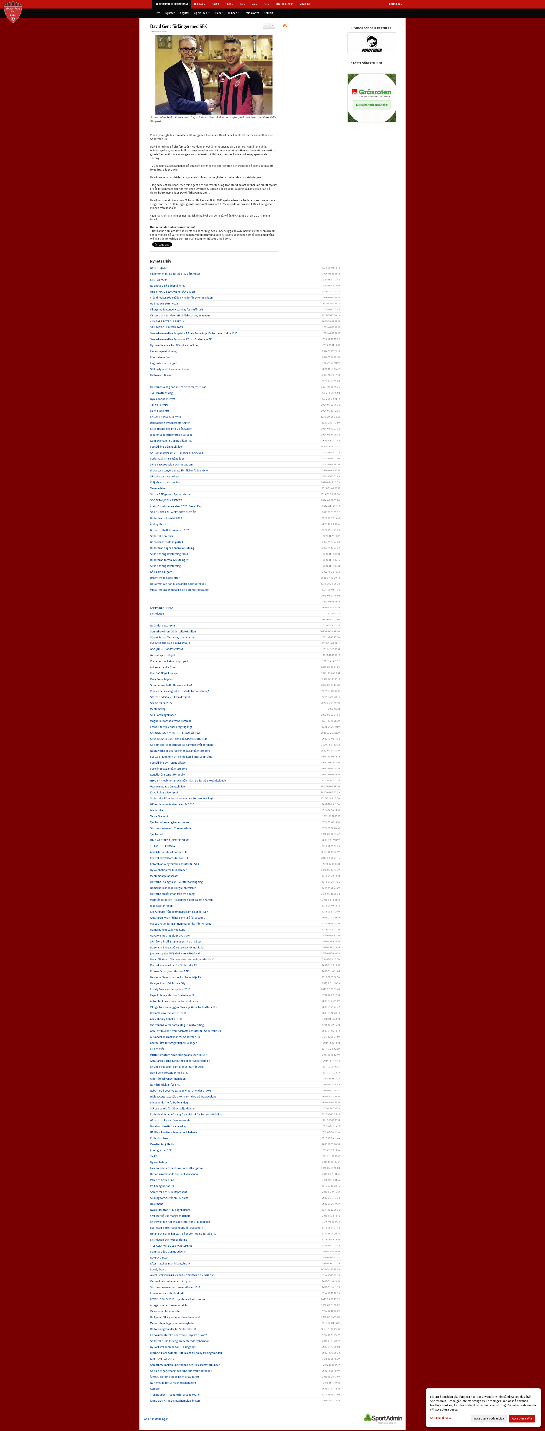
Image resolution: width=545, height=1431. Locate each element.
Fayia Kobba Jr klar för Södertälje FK (172, 995)
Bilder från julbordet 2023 (166, 518)
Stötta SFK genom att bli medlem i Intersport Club (181, 756)
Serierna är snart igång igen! (167, 458)
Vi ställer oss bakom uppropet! (169, 661)
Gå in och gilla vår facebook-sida (170, 1120)
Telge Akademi (159, 816)
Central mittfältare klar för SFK (169, 858)
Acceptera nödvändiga (489, 1418)
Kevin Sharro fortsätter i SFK (168, 1013)
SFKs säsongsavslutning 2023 (169, 554)
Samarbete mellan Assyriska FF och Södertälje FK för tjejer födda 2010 (193, 333)
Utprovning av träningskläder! (168, 786)
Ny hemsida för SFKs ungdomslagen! (173, 1382)
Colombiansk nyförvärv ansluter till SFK (174, 864)
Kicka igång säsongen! (164, 792)
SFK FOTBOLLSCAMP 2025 (166, 327)
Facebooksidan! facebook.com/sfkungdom (176, 1168)
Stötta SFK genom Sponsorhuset (170, 494)
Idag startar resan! (161, 905)
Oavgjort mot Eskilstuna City (167, 983)
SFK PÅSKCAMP (159, 279)
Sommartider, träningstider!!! (168, 1251)
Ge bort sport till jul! (162, 655)
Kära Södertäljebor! (162, 679)
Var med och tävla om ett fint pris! (170, 1281)
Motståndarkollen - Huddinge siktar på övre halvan (181, 899)
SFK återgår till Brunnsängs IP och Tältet (175, 941)
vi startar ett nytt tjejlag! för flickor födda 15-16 (179, 470)
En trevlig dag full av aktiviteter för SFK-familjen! (180, 1221)
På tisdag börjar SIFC (163, 1186)
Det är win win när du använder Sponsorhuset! (178, 583)
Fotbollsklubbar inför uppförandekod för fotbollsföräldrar (186, 1114)
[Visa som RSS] (285, 26)
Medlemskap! (158, 709)
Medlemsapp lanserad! (164, 876)
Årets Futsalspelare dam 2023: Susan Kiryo (176, 506)
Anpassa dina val (441, 1418)
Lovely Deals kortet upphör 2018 (170, 989)
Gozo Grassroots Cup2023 (166, 542)
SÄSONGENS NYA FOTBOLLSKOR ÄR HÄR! (175, 732)
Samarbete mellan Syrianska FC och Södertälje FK (181, 339)
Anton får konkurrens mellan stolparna (174, 1001)
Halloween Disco (160, 375)
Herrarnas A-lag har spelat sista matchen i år (178, 387)
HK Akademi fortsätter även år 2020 (172, 804)
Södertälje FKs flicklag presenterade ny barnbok (179, 1341)
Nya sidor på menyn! (162, 399)
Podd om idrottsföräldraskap (168, 1126)
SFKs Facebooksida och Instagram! (171, 464)
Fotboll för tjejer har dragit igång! (171, 726)
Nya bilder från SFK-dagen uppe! (170, 1209)
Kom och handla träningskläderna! (171, 440)
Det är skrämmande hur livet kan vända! (174, 1174)
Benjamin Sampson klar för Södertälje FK (175, 977)
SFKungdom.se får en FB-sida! (169, 1198)
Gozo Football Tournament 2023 (170, 530)
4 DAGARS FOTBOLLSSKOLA (167, 321)
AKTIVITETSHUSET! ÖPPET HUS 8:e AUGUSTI (177, 452)
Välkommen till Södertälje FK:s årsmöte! (175, 273)
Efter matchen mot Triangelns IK (170, 1263)
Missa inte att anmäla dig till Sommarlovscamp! (179, 589)
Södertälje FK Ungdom (173, 4)
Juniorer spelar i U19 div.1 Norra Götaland (175, 953)
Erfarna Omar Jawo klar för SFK (169, 971)
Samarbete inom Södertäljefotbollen (173, 631)
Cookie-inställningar (155, 1419)
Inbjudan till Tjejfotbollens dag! (169, 1102)
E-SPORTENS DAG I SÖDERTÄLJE (170, 643)
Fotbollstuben (159, 1138)
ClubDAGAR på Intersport (165, 673)
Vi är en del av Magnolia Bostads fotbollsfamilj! (179, 691)
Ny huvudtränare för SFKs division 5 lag (174, 345)
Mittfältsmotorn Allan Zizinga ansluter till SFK (178, 1054)
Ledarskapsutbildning (163, 351)
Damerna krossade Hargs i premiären (173, 887)
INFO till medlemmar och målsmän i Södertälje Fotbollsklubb (188, 780)
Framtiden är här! (160, 357)
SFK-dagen (157, 613)
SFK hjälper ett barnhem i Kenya (169, 369)
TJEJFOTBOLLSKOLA (162, 846)
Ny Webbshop (158, 1162)
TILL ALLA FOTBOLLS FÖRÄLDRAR (171, 1245)
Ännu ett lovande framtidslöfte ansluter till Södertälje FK (185, 1031)
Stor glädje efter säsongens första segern (176, 1227)
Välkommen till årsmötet (165, 1311)
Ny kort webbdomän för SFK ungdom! (173, 1347)
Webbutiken (157, 810)
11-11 (228, 4)
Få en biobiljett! (159, 410)
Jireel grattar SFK (161, 1150)
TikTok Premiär (159, 405)
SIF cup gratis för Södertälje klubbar (172, 1108)
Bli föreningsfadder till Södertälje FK (173, 1329)
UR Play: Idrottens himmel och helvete (173, 1132)
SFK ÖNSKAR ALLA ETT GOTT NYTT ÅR (173, 512)
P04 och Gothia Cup (162, 1180)
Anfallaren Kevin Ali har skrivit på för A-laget (177, 917)
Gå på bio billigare (161, 571)
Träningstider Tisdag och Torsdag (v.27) (174, 1394)
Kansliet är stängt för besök (167, 774)
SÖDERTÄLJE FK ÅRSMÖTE (166, 500)
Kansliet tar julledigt (162, 1144)
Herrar (198, 4)
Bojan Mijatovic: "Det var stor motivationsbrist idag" (182, 959)
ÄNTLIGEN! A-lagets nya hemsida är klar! (175, 1400)
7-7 (253, 4)
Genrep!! (155, 1388)
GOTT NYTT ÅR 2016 (162, 1359)
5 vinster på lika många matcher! (170, 1215)
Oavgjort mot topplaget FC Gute (170, 935)
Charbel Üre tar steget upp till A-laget (173, 1043)
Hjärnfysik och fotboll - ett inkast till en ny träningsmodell (186, 1353)
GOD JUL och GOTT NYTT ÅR (167, 649)
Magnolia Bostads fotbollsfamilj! (170, 721)
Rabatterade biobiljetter (165, 577)
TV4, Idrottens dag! (162, 393)
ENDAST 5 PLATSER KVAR (165, 416)
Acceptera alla (522, 1418)
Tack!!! (153, 1156)
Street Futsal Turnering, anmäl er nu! (172, 637)
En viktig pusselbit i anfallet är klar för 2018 (177, 1066)
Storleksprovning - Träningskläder (171, 828)
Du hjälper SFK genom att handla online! (175, 1317)
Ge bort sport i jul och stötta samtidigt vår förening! (182, 744)
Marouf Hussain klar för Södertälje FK (173, 965)
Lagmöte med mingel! (163, 363)
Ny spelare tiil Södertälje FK (167, 285)
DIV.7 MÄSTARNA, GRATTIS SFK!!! (169, 840)
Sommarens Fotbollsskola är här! (171, 685)
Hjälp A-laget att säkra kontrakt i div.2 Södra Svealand (183, 1096)
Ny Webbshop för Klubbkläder (168, 870)
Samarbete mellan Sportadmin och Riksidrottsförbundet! (185, 1364)
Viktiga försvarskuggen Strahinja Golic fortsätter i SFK (183, 1007)
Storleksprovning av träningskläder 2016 (175, 1287)
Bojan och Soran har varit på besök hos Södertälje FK (183, 1233)
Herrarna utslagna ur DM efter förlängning (176, 882)
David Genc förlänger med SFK (178, 26)
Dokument (156, 1203)
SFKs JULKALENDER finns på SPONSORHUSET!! (179, 738)
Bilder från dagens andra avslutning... (173, 548)
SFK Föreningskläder (163, 715)
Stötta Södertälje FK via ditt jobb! (170, 697)
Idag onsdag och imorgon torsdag (171, 434)
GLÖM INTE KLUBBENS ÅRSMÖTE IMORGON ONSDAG (182, 1275)
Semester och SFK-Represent (168, 1192)
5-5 (265, 4)
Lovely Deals (158, 1269)
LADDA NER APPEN (162, 607)
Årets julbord (158, 524)
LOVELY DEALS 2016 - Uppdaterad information (178, 1299)
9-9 (241, 4)
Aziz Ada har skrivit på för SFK (168, 852)
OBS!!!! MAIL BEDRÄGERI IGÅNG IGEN (172, 291)
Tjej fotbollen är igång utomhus (169, 822)
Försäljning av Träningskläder (168, 762)
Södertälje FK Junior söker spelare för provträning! (181, 798)
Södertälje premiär (161, 536)
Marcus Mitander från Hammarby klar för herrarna (180, 923)
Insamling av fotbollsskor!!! (167, 1293)
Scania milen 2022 (161, 703)
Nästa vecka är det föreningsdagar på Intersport (180, 750)
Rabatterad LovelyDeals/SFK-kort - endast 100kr (180, 1090)
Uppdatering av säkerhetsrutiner (170, 422)
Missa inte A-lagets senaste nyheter (172, 1323)
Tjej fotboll (157, 834)
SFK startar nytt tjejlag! (164, 476)
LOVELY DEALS (159, 1257)
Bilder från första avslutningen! (169, 560)
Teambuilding (158, 488)
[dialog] (483, 1407)
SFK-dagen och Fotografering (168, 1239)
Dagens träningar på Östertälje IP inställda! (177, 947)
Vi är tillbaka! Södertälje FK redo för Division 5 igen (181, 297)
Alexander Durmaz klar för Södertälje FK (175, 1037)
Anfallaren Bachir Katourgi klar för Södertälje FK (180, 1060)
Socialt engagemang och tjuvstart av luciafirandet (181, 1370)
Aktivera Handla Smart (164, 667)
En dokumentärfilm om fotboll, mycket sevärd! (178, 1335)
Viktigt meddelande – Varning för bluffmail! (176, 309)
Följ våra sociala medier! (165, 482)
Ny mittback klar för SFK (165, 1084)
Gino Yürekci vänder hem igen (168, 1078)
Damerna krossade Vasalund (167, 929)
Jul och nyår (157, 1048)
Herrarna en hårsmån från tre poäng (172, 893)
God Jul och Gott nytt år (164, 303)
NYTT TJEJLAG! (158, 267)
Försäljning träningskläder (166, 446)
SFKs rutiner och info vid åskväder (171, 428)
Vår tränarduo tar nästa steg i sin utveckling (177, 1025)
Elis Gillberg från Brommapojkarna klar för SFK (179, 911)
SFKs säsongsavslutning (165, 566)
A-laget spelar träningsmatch (168, 1305)
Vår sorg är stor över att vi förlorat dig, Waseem (180, 315)
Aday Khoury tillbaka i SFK (166, 1019)
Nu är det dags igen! (162, 625)
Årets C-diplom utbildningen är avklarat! (174, 1376)
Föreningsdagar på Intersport (168, 768)
